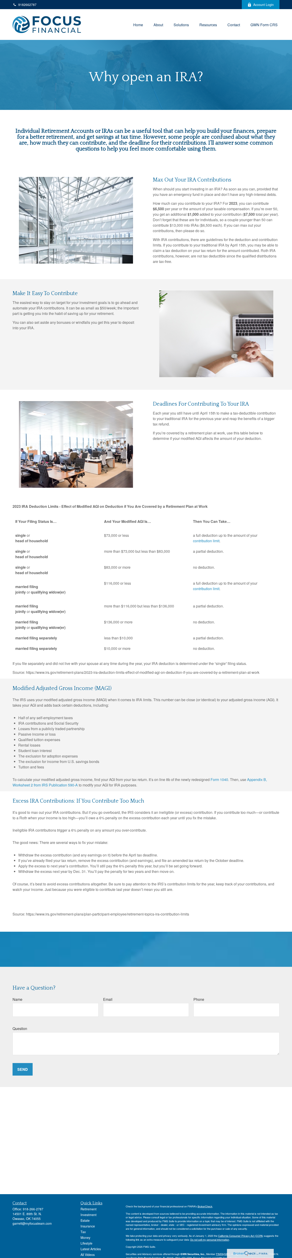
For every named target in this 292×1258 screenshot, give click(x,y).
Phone (198, 999)
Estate (85, 1220)
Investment (88, 1214)
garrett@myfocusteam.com (32, 1223)
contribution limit (206, 540)
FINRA (220, 1254)
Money (85, 1237)
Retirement (88, 1209)
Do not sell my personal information (209, 1239)
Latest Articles (91, 1249)
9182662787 (27, 4)
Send (22, 1069)
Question (20, 1028)
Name (17, 999)
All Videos (88, 1254)
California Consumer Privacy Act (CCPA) (240, 1235)
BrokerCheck (205, 1206)
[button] (138, 24)
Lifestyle (86, 1243)
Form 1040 (219, 779)
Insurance (88, 1226)
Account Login (263, 4)
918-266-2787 (33, 1209)
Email (107, 999)
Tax (83, 1231)
